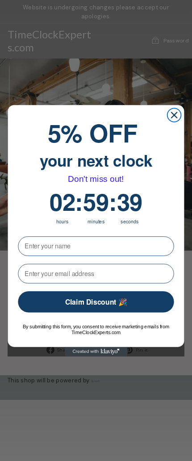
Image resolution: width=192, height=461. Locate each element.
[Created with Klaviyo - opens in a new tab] (96, 351)
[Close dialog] (174, 115)
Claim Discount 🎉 (96, 302)
